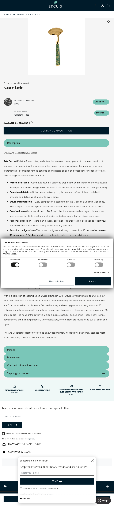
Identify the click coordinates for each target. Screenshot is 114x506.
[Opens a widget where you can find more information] (103, 501)
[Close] (92, 460)
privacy (32, 439)
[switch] (43, 264)
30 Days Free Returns (100, 389)
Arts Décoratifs (15, 14)
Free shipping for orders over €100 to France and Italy (71, 392)
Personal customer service (14, 391)
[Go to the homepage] (55, 5)
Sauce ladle (33, 14)
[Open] (94, 5)
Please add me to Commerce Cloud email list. (24, 433)
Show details (100, 272)
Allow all (93, 281)
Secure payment (42, 390)
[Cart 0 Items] (108, 5)
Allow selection (56, 281)
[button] (31, 123)
